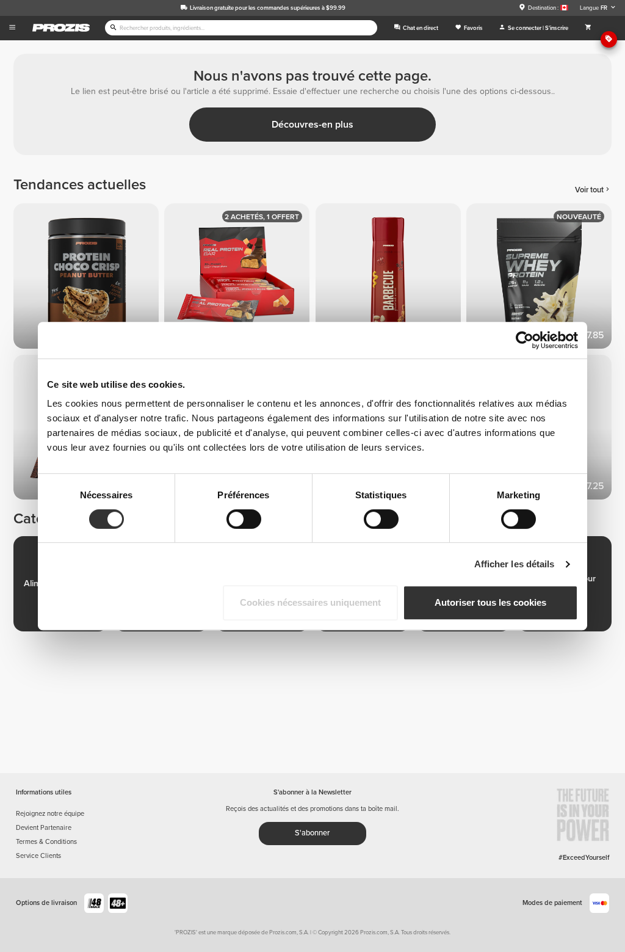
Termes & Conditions (46, 842)
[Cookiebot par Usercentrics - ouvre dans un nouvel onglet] (524, 340)
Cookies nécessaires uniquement (310, 602)
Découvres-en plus (312, 124)
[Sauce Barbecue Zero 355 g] (391, 278)
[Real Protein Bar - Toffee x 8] (239, 278)
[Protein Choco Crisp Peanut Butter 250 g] (88, 278)
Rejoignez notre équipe (50, 814)
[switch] (243, 519)
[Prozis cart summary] (588, 28)
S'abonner (312, 833)
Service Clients (38, 856)
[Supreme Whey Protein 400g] (541, 278)
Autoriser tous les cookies (490, 602)
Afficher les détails (514, 564)
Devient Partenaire (43, 828)
